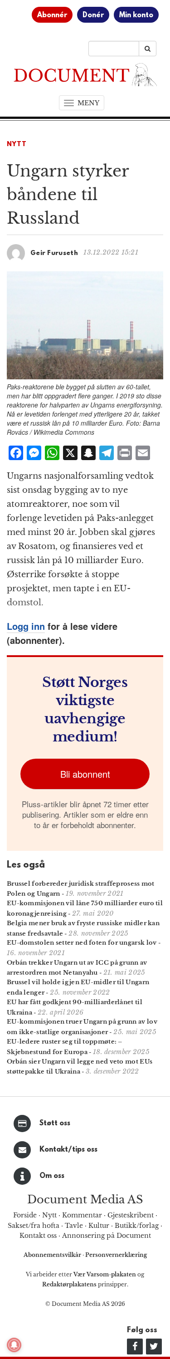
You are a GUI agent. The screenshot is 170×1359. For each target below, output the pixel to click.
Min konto (136, 15)
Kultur (98, 1226)
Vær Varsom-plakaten (104, 1274)
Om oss (51, 1176)
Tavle (74, 1226)
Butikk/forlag (137, 1226)
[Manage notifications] (14, 1345)
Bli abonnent (85, 773)
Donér (93, 15)
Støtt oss (54, 1123)
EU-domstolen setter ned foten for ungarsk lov (82, 943)
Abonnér (52, 15)
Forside (25, 1215)
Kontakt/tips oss (68, 1150)
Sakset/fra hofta (33, 1226)
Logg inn (26, 626)
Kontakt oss (38, 1235)
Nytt (17, 144)
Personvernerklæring (116, 1254)
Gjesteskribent (130, 1215)
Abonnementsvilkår (53, 1254)
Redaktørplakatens (69, 1284)
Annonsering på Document (106, 1235)
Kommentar (82, 1215)
